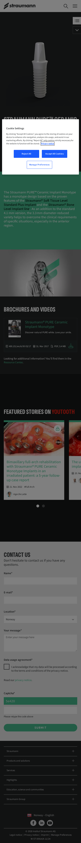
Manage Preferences (39, 164)
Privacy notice (47, 143)
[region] (40, 147)
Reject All (26, 153)
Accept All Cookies (54, 153)
